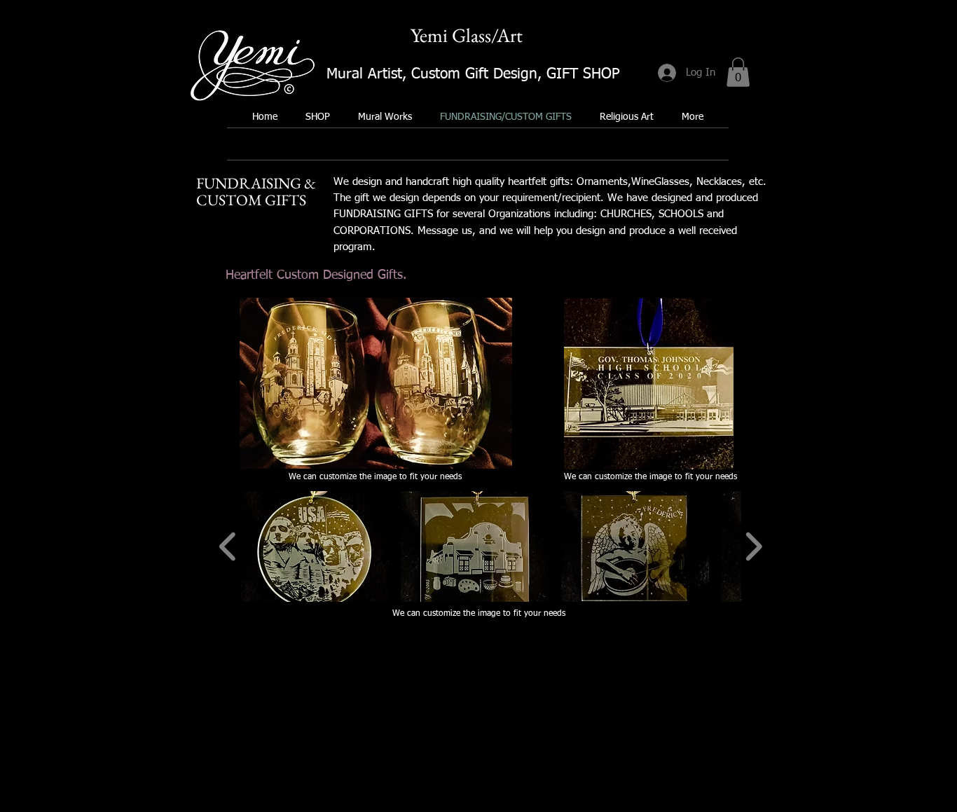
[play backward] (228, 546)
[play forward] (753, 546)
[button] (738, 72)
